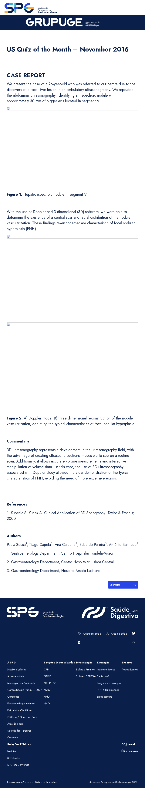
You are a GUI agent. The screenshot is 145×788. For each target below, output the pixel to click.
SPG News (13, 758)
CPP (46, 669)
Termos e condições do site (20, 782)
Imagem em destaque (109, 683)
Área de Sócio (118, 634)
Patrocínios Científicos (19, 710)
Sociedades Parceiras (19, 731)
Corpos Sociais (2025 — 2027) (24, 690)
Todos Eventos (130, 669)
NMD (47, 697)
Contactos (12, 737)
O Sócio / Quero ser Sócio (22, 717)
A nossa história (15, 676)
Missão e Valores (16, 669)
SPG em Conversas (18, 765)
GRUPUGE (50, 683)
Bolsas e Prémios (85, 669)
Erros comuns (104, 697)
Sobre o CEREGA (86, 676)
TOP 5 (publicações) (108, 690)
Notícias (11, 751)
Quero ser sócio (91, 634)
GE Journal (128, 744)
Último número (129, 751)
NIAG (47, 690)
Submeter (115, 585)
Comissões (13, 697)
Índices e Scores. (106, 669)
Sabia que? (103, 676)
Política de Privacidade (46, 782)
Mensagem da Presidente (21, 683)
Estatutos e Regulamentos (21, 703)
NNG (47, 703)
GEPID (47, 676)
